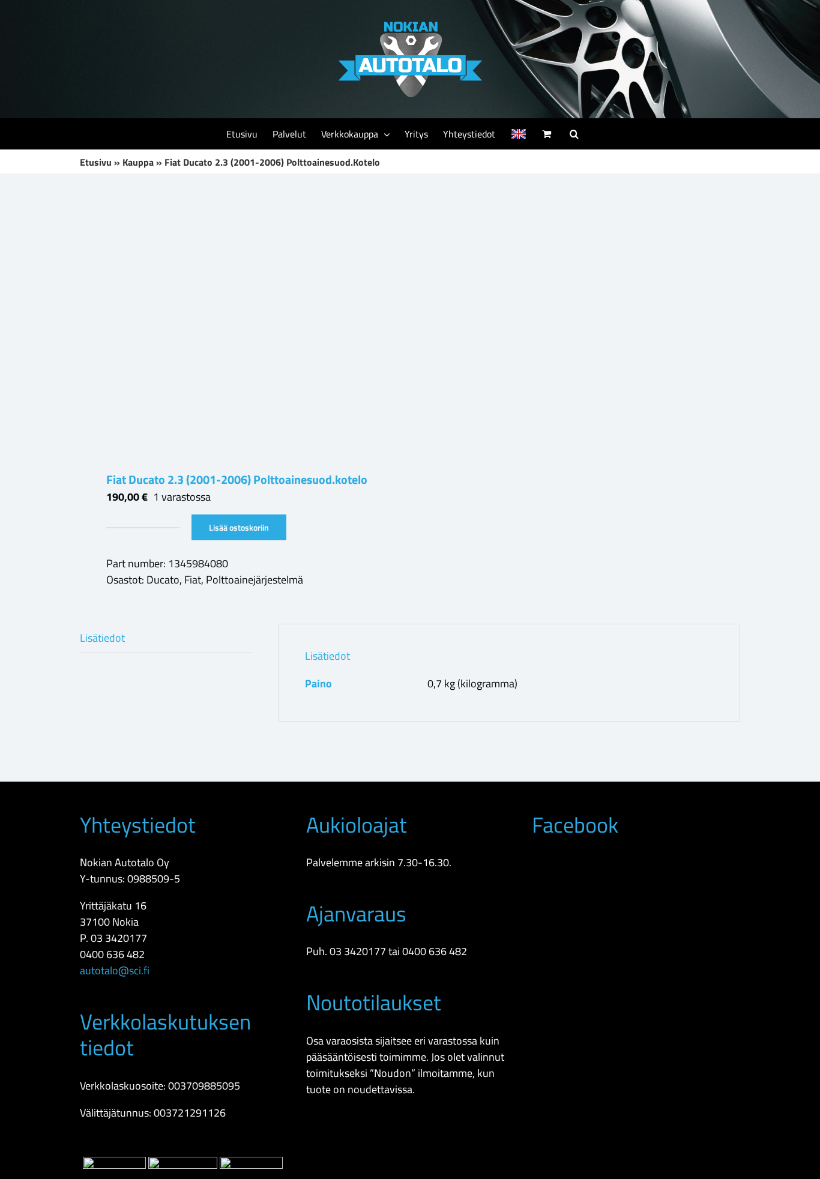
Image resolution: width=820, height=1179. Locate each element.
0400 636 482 (112, 954)
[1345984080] (238, 322)
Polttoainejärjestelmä (254, 579)
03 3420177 (119, 938)
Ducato (162, 579)
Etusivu (96, 162)
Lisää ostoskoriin (239, 527)
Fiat (192, 579)
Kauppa (138, 162)
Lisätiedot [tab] (102, 638)
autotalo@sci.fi (114, 970)
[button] (574, 134)
